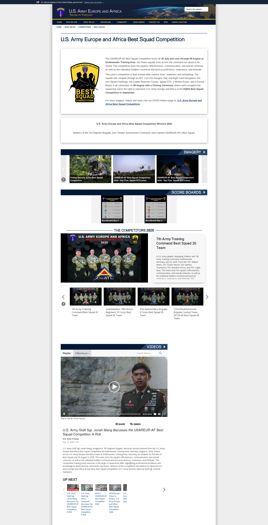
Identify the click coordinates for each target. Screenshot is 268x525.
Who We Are (71, 22)
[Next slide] (204, 169)
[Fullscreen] (163, 414)
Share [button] (121, 424)
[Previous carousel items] (63, 297)
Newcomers (139, 22)
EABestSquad (81, 353)
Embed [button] (137, 424)
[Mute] (159, 414)
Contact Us (154, 22)
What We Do (88, 22)
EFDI (166, 22)
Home (59, 22)
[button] (94, 2)
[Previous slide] (63, 169)
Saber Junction (179, 22)
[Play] (64, 414)
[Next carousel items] (206, 297)
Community (122, 22)
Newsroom (105, 22)
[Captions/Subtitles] (155, 414)
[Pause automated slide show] (63, 179)
